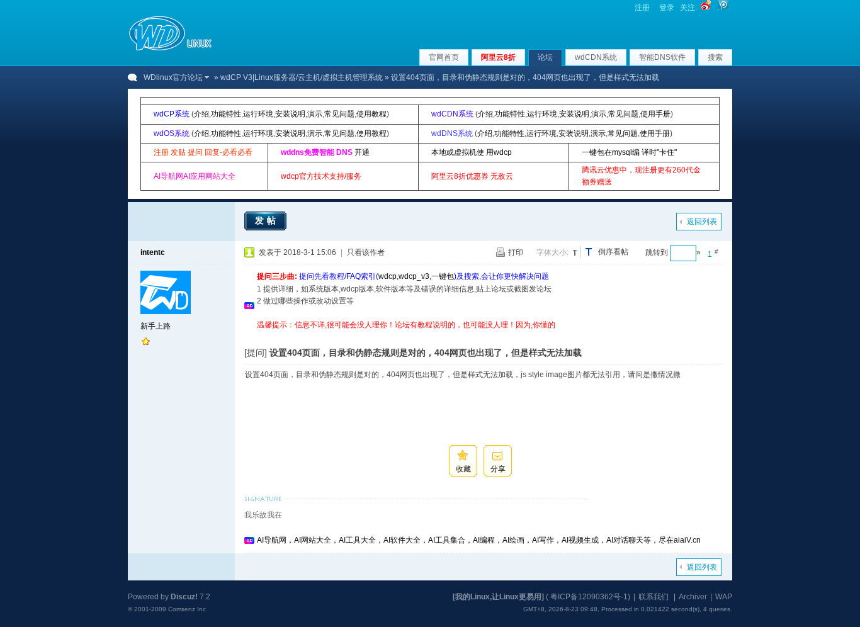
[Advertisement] (486, 336)
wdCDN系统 (596, 57)
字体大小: (552, 252)
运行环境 (258, 114)
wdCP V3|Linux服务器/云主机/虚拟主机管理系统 (301, 77)
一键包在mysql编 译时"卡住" (629, 152)
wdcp (387, 276)
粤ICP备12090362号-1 (589, 596)
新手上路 (155, 326)
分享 (498, 469)
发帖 (267, 220)
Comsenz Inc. (188, 609)
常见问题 (339, 114)
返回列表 (702, 221)
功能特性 (226, 114)
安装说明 (290, 114)
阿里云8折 (498, 57)
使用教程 (371, 114)
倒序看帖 (613, 251)
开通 (362, 152)
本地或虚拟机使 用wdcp (471, 152)
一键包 (442, 276)
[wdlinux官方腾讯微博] (723, 7)
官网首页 (444, 57)
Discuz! (184, 596)
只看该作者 (366, 252)
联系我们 (653, 596)
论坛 (545, 57)
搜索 (715, 57)
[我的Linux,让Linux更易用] (498, 596)
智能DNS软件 (662, 57)
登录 (666, 7)
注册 (642, 7)
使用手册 (655, 114)
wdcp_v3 (414, 276)
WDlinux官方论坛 (173, 77)
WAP (723, 596)
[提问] (255, 352)
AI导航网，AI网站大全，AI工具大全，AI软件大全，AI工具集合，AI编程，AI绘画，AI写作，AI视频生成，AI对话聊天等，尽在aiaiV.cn (479, 540)
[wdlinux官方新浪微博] (706, 7)
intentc (152, 252)
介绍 (201, 114)
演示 (314, 114)
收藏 (463, 469)
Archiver (693, 596)
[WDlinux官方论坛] (170, 49)
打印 (515, 252)
